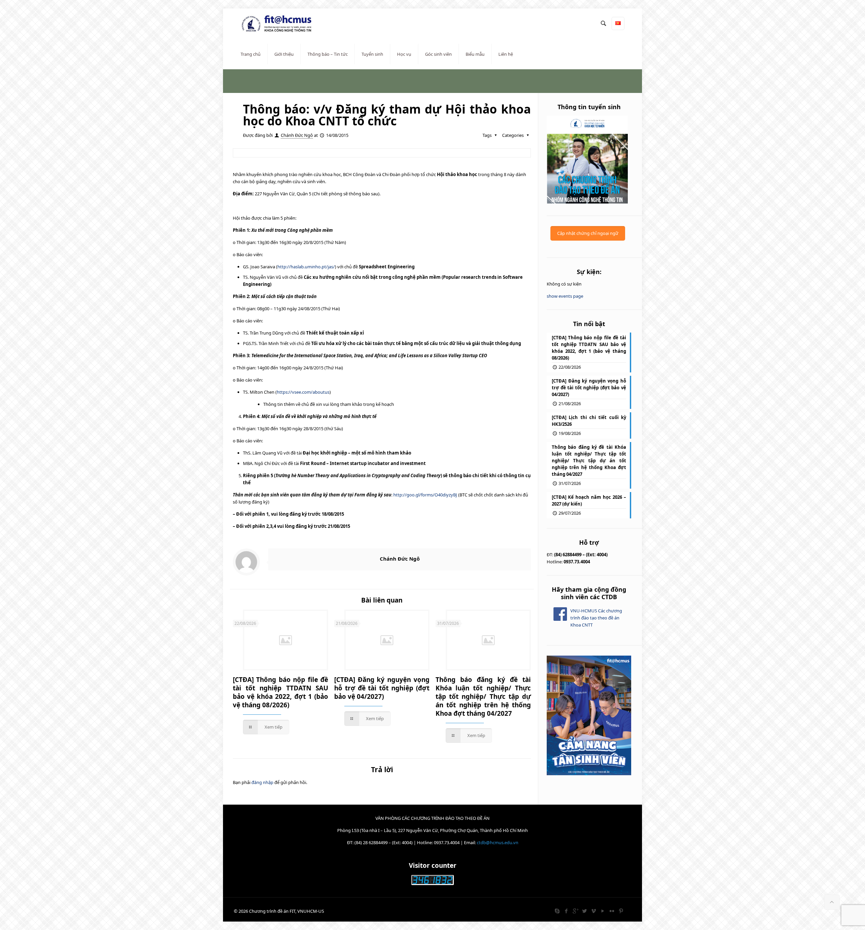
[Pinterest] (620, 910)
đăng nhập (262, 782)
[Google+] (575, 910)
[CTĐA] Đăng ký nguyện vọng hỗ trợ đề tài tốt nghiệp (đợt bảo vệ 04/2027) (381, 688)
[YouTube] (602, 910)
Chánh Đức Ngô (297, 135)
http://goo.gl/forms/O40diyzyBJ (425, 495)
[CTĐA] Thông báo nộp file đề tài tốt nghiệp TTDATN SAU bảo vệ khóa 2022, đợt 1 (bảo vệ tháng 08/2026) (280, 692)
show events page (565, 296)
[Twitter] (584, 910)
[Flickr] (611, 910)
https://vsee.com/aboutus (303, 392)
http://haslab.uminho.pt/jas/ (306, 267)
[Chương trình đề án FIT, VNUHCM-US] (279, 23)
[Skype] (557, 910)
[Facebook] (566, 910)
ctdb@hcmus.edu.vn (497, 842)
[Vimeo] (593, 910)
